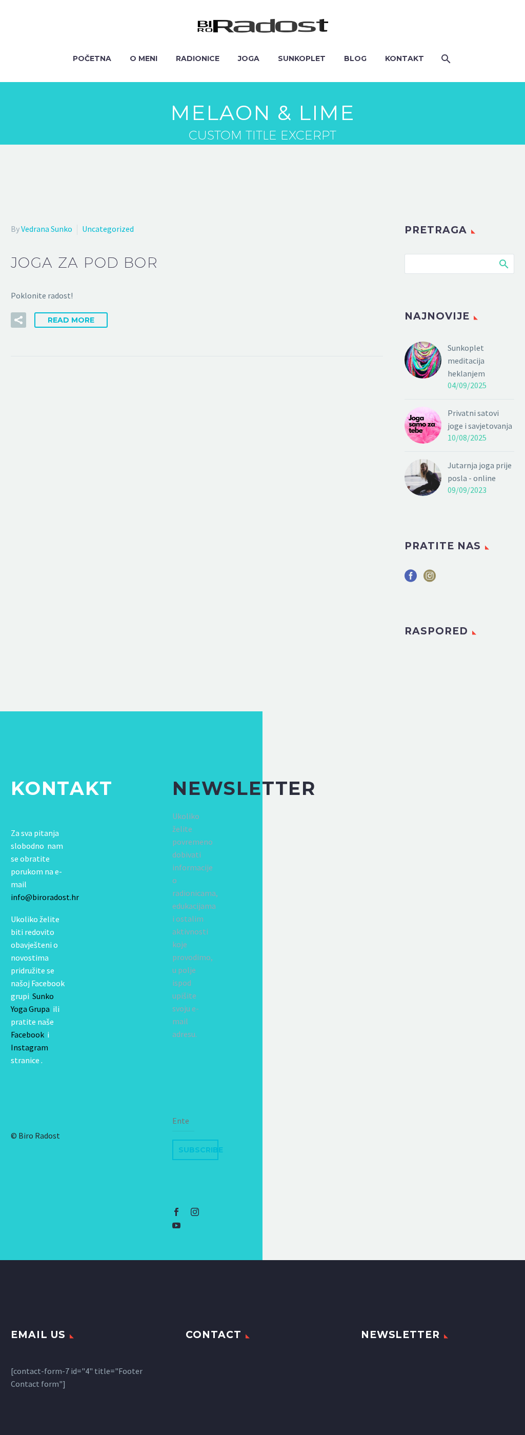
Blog (355, 58)
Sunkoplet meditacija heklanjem (466, 360)
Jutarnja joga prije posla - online (480, 471)
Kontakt (404, 58)
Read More (71, 320)
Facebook (27, 1034)
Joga (248, 58)
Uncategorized (108, 229)
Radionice (197, 58)
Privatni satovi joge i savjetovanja (480, 419)
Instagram (29, 1047)
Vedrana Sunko (46, 229)
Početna (92, 58)
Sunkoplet (302, 58)
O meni (143, 58)
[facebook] (411, 579)
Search (503, 263)
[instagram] (429, 579)
